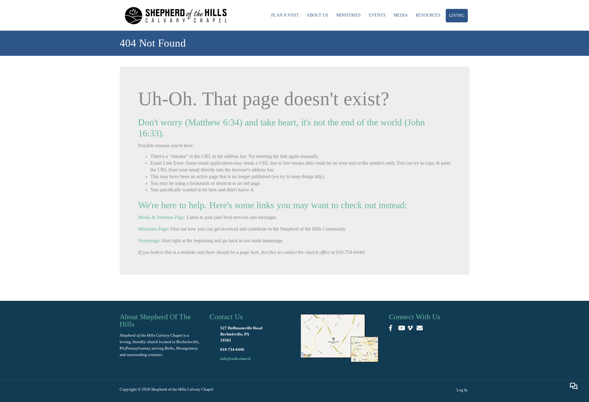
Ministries (348, 15)
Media (401, 15)
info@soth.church (235, 358)
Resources (428, 15)
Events (377, 15)
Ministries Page (153, 229)
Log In (462, 390)
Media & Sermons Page (161, 217)
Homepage (148, 240)
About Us (317, 15)
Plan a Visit (285, 15)
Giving (456, 15)
